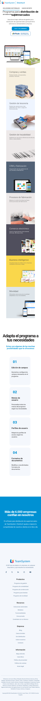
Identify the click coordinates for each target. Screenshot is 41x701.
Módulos (20, 610)
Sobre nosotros (20, 639)
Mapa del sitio (20, 654)
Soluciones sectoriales (20, 607)
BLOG (15, 14)
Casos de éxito (20, 633)
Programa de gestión (20, 583)
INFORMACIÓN (7, 14)
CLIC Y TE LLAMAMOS (20, 28)
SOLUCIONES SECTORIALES (11, 8)
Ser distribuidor (20, 636)
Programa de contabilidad (20, 586)
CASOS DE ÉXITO (27, 8)
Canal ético (20, 657)
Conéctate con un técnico (20, 619)
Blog (20, 630)
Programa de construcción (21, 589)
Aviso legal (20, 666)
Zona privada (20, 616)
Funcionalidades (20, 613)
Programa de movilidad (20, 596)
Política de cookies (20, 663)
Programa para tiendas (20, 592)
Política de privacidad (20, 660)
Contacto (20, 643)
